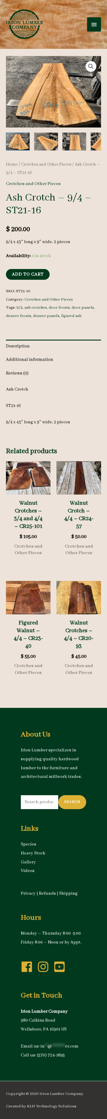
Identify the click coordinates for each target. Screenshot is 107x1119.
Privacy (28, 893)
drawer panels (46, 315)
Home (12, 164)
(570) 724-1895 (51, 1055)
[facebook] (28, 967)
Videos (27, 871)
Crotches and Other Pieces (46, 164)
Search (72, 802)
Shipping (68, 893)
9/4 (19, 307)
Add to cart (28, 274)
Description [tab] (18, 346)
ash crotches (35, 307)
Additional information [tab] (29, 359)
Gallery (28, 862)
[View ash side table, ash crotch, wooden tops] (18, 141)
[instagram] (45, 967)
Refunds (47, 893)
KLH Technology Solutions (51, 1106)
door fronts (59, 307)
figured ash (71, 315)
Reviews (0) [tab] (17, 373)
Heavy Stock (33, 853)
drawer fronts (18, 315)
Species (28, 844)
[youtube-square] (61, 967)
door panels (83, 307)
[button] (91, 66)
